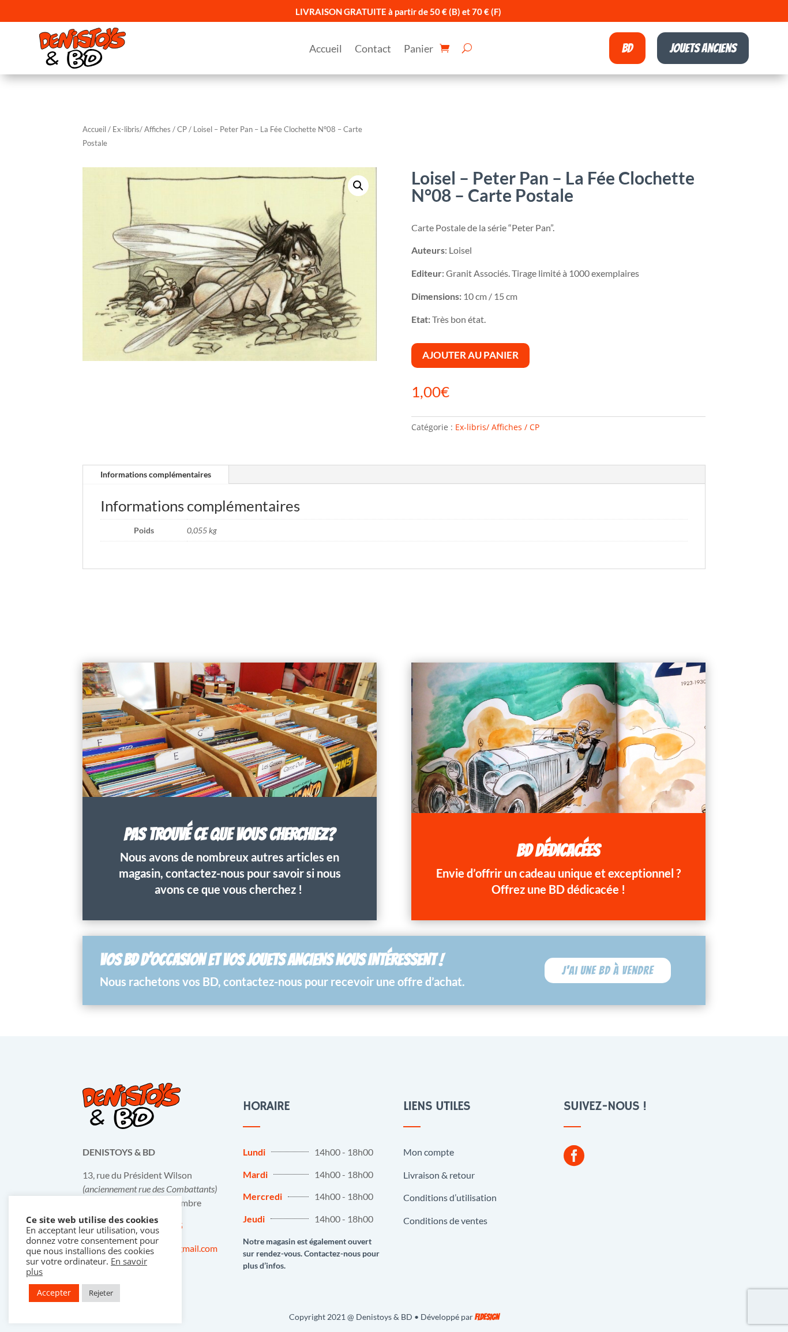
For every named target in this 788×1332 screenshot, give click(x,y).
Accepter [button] (54, 1292)
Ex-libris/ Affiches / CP (149, 129)
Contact (373, 49)
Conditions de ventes (445, 1220)
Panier (418, 49)
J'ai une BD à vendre (608, 970)
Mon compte (428, 1151)
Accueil (325, 49)
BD (627, 48)
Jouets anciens (703, 48)
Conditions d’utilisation (450, 1197)
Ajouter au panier (470, 355)
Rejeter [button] (101, 1293)
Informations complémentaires (155, 474)
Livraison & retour (439, 1174)
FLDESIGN (487, 1317)
